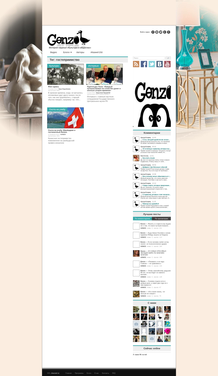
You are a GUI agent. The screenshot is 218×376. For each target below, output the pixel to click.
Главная (68, 373)
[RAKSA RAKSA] (159, 316)
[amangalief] (167, 309)
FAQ (113, 373)
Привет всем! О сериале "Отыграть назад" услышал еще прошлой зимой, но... (156, 151)
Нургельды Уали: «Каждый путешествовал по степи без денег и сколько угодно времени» (104, 88)
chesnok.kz (55, 373)
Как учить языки (148, 158)
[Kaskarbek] (152, 338)
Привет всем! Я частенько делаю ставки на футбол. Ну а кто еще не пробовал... (155, 169)
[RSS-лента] (136, 64)
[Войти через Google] (164, 32)
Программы (79, 373)
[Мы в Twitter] (152, 64)
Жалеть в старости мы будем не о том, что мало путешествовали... (156, 225)
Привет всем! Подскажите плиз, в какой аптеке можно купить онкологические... (155, 206)
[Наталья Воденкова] (159, 331)
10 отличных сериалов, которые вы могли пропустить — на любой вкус (156, 149)
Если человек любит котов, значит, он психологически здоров (155, 243)
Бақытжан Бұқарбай (103, 92)
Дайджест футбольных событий (154, 167)
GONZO (143, 228)
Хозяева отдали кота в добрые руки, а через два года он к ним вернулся (154, 283)
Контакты (105, 373)
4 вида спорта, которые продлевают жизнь (156, 185)
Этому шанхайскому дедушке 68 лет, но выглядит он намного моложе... (156, 272)
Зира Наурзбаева (64, 89)
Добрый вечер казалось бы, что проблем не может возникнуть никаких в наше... (155, 142)
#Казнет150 (97, 52)
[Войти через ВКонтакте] (156, 32)
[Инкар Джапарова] (144, 324)
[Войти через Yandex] (168, 32)
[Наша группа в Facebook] (144, 64)
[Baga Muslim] (152, 316)
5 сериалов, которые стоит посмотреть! (156, 194)
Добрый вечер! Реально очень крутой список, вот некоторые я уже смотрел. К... (155, 197)
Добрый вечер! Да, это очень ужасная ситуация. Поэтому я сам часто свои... (154, 179)
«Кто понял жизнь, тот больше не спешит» (153, 293)
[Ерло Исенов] (167, 324)
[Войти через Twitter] (160, 32)
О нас (96, 373)
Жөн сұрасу (53, 87)
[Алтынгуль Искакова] (159, 338)
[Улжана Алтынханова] (136, 331)
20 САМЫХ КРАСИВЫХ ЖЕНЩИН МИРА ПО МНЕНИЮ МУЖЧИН (153, 253)
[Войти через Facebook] (153, 32)
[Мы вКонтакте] (159, 64)
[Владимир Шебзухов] (136, 338)
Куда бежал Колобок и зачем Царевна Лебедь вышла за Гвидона (155, 234)
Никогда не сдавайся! (150, 204)
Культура (54, 66)
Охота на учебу (57, 109)
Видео (53, 52)
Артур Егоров (146, 137)
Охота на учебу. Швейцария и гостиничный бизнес (61, 131)
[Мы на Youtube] (167, 64)
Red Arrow (144, 156)
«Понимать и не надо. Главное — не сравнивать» (153, 262)
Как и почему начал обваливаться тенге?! (156, 176)
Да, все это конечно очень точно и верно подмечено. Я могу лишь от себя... (155, 160)
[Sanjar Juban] (152, 324)
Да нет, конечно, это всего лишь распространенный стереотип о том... (154, 188)
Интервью (93, 66)
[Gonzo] (68, 40)
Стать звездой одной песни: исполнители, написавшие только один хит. (156, 139)
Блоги (66, 52)
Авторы (80, 52)
